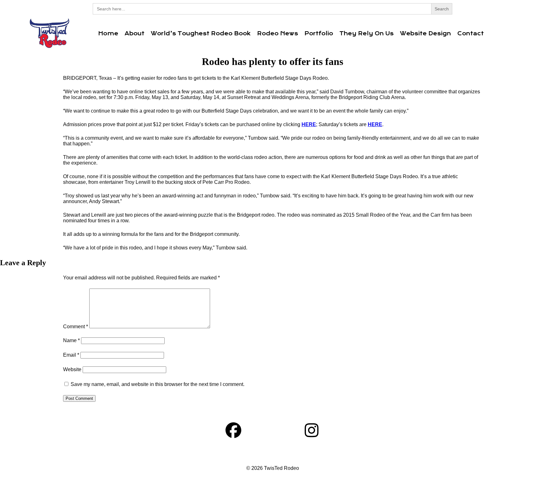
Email (71, 355)
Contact (470, 33)
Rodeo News (277, 33)
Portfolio (318, 33)
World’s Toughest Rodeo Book (201, 33)
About (134, 33)
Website (72, 369)
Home (108, 33)
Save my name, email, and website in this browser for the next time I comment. (157, 384)
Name (71, 340)
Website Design (425, 33)
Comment (75, 326)
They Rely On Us (366, 33)
